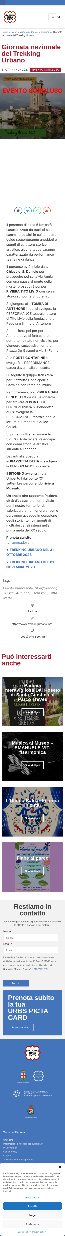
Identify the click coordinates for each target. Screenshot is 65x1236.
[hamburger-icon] (52, 17)
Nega (32, 1215)
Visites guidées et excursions (35, 32)
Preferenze (32, 1224)
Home (5, 32)
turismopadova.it (19, 542)
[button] (60, 1167)
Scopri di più (32, 712)
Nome (7, 931)
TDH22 (8, 593)
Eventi (13, 32)
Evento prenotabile (18, 588)
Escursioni (40, 593)
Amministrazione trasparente (18, 1159)
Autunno (23, 593)
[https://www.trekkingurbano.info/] (32, 618)
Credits (7, 1155)
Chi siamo (8, 1139)
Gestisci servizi (32, 1197)
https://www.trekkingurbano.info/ (33, 624)
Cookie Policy (24, 1232)
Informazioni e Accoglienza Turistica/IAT (23, 1143)
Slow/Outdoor (45, 588)
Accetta (33, 1206)
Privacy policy (39, 1232)
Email (6, 943)
